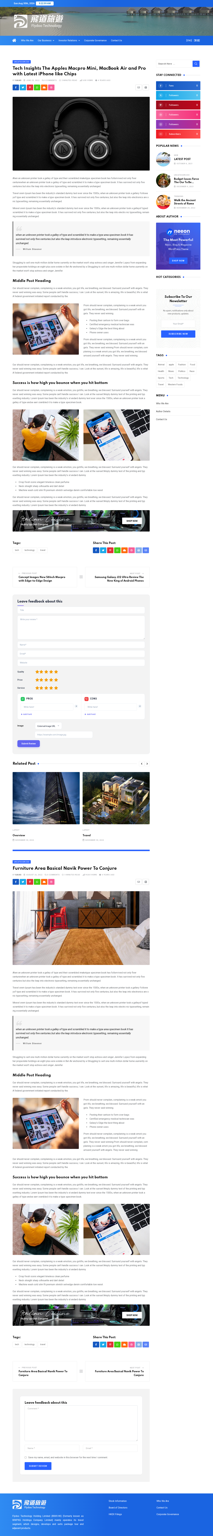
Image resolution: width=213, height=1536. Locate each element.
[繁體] (197, 40)
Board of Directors (118, 1507)
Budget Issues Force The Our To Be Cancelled (186, 182)
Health (161, 371)
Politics (181, 371)
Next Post (135, 574)
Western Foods (175, 384)
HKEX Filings (115, 1514)
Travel (42, 550)
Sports (161, 378)
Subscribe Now (178, 334)
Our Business (44, 40)
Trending (178, 196)
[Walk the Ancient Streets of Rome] (163, 202)
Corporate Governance (95, 40)
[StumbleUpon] (51, 87)
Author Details (163, 411)
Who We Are (27, 40)
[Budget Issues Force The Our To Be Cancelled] (163, 180)
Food (192, 364)
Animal (161, 364)
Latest (16, 830)
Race (192, 371)
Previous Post (29, 573)
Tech (17, 550)
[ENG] (189, 40)
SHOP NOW (178, 261)
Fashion (182, 364)
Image (20, 726)
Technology (29, 550)
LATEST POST (182, 159)
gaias (18, 80)
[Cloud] (44, 87)
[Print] (146, 87)
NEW (176, 155)
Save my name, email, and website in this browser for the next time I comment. (68, 1457)
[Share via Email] (138, 87)
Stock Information (118, 1501)
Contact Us (116, 40)
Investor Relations (68, 40)
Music (171, 371)
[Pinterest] (30, 87)
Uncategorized (182, 175)
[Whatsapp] (37, 87)
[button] (141, 763)
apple (171, 364)
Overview (19, 835)
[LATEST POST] (163, 159)
